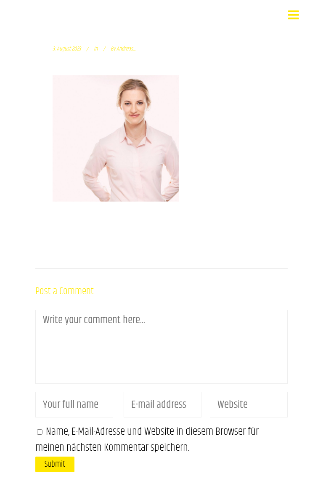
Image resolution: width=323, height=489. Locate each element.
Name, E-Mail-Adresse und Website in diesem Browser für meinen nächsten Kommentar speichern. (147, 439)
